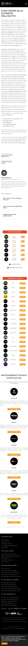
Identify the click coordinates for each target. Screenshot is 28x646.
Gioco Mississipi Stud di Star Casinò (9, 554)
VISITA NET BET (14, 477)
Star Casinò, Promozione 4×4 (7, 603)
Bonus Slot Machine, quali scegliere (9, 570)
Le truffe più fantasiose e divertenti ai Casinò (11, 588)
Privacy (19, 634)
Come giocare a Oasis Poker (7, 560)
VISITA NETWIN (14, 499)
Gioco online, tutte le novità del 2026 (9, 574)
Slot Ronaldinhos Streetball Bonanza (9, 545)
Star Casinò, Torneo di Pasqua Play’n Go (10, 597)
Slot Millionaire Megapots (7, 543)
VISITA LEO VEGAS (14, 409)
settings (16, 640)
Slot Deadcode (4, 547)
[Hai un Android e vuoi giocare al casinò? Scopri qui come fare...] (8, 267)
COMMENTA (22, 283)
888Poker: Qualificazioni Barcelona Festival (11, 556)
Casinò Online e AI (5, 568)
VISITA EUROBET (14, 454)
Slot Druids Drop (5, 539)
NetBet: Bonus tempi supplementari (9, 601)
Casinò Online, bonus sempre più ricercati (10, 572)
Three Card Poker (5, 562)
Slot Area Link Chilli (5, 541)
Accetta (4, 643)
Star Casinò (13, 25)
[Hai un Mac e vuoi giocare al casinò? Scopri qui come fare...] (10, 264)
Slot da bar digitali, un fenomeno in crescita (11, 576)
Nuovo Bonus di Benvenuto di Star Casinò (10, 590)
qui (25, 516)
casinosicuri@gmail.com (21, 628)
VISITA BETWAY (14, 432)
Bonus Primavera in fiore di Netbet (9, 605)
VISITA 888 (14, 522)
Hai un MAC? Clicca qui (16, 264)
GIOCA (22, 236)
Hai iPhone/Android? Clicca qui (15, 267)
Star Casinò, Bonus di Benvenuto (8, 584)
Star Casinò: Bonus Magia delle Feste (9, 599)
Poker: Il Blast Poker (5, 558)
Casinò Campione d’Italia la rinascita (9, 586)
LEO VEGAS (14, 258)
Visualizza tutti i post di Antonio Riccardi (10, 179)
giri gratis (19, 64)
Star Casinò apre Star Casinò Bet (8, 583)
